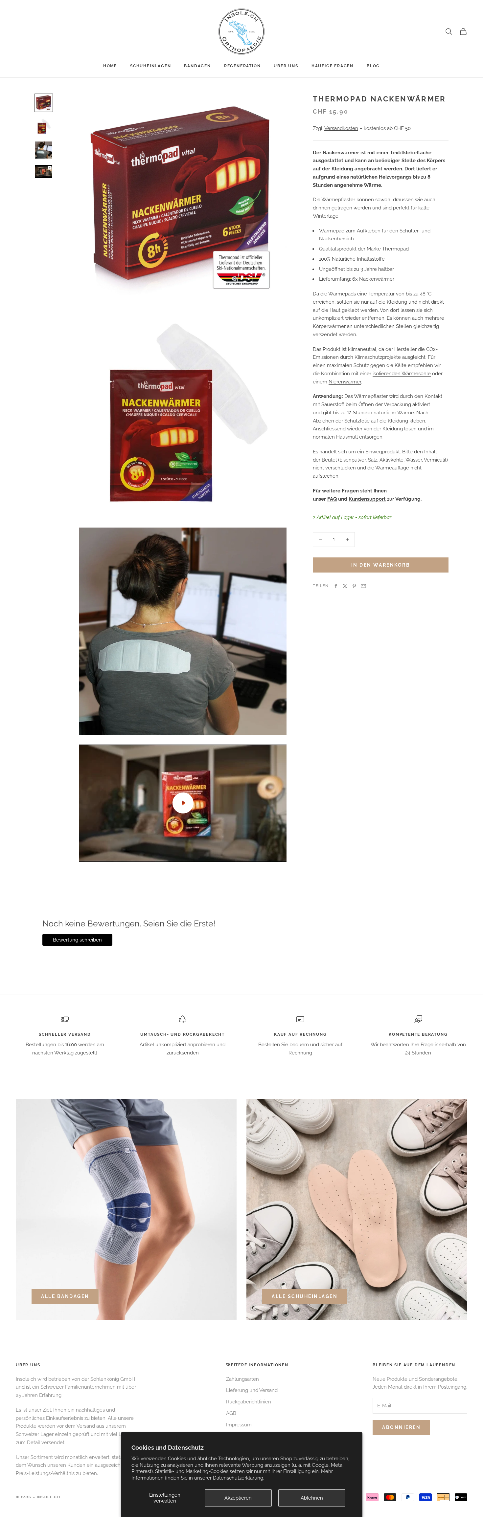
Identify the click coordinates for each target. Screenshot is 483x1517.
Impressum (239, 1425)
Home (110, 66)
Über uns (286, 66)
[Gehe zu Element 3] (43, 150)
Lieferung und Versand (252, 1390)
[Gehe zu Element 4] (43, 171)
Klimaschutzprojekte (378, 357)
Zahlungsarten (242, 1379)
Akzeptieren (238, 1498)
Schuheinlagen (150, 66)
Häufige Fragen (332, 66)
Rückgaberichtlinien (248, 1402)
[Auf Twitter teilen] (345, 586)
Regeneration (242, 66)
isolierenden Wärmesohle (402, 374)
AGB (231, 1413)
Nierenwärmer (345, 382)
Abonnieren (401, 1427)
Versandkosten (341, 128)
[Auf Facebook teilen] (335, 586)
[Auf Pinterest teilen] (354, 586)
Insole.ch (26, 1379)
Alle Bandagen (65, 1296)
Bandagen (197, 66)
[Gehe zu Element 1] (43, 103)
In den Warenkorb (380, 565)
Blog (373, 66)
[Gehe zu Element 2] (43, 126)
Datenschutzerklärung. (238, 1478)
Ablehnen (312, 1498)
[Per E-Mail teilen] (363, 586)
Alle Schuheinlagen (304, 1296)
